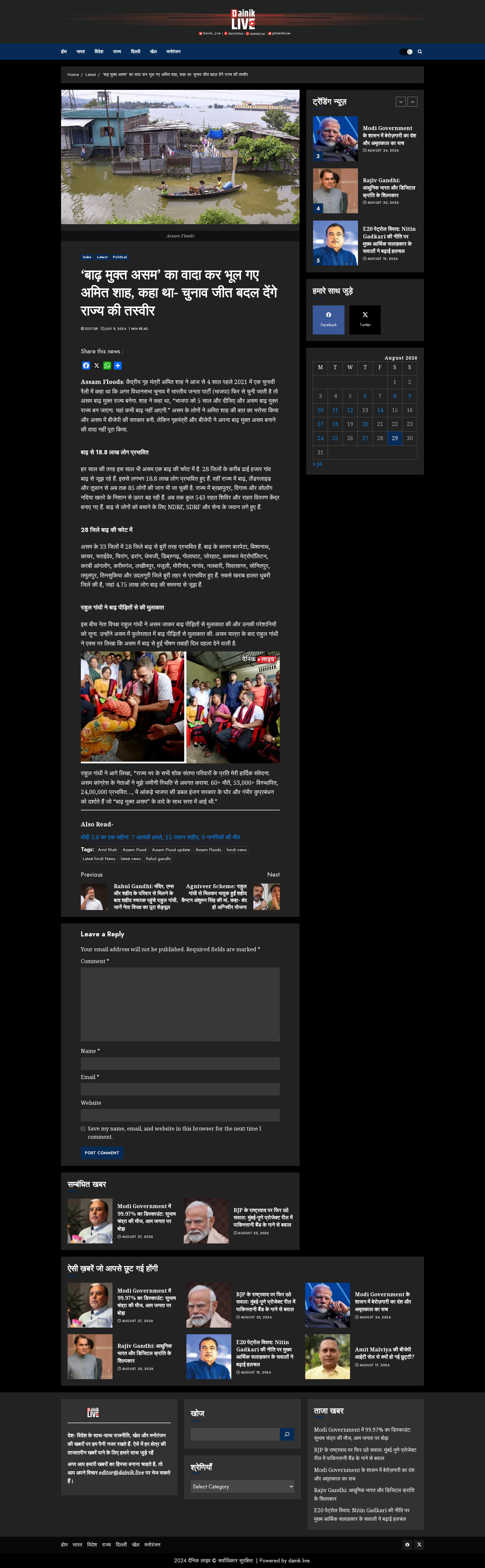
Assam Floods (208, 850)
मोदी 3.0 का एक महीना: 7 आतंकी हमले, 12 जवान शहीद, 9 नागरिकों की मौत (160, 837)
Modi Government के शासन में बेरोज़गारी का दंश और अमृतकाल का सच (389, 135)
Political (120, 257)
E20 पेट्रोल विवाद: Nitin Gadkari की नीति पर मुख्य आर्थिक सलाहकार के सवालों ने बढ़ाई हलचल (389, 240)
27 (365, 438)
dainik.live (298, 1560)
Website (91, 1102)
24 (320, 438)
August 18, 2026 (383, 259)
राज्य (117, 51)
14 (380, 410)
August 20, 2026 (383, 203)
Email (90, 1077)
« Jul (317, 464)
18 (335, 424)
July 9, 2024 (115, 329)
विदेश (99, 51)
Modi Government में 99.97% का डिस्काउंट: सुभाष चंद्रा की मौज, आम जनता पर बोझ (146, 1217)
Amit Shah (107, 850)
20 (365, 424)
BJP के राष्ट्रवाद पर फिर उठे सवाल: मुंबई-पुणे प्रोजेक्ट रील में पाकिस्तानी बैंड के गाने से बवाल (263, 1217)
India (87, 257)
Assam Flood (134, 850)
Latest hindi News (99, 858)
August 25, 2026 (253, 1233)
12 (350, 410)
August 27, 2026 (137, 1237)
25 (335, 438)
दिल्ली (135, 51)
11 (335, 410)
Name (90, 1051)
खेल (153, 51)
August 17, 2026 (375, 1365)
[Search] (420, 51)
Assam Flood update (171, 850)
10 (320, 410)
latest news (131, 858)
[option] (365, 142)
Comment (95, 961)
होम (64, 51)
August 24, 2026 (383, 151)
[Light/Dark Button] (405, 52)
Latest (102, 257)
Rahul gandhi (158, 858)
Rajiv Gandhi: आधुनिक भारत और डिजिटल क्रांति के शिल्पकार (389, 188)
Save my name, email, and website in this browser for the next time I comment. (174, 1133)
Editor (91, 329)
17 (320, 424)
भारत (81, 51)
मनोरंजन (173, 51)
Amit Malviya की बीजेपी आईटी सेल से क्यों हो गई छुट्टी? (384, 1353)
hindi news (236, 850)
